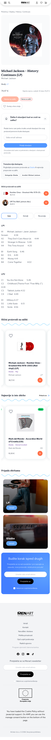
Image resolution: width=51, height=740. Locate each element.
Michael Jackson (8, 78)
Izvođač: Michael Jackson (31, 175)
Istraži (11, 508)
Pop (16, 372)
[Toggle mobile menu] (5, 2)
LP (7, 84)
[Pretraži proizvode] (9, 2)
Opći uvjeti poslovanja (25, 639)
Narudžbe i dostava (25, 631)
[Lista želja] (41, 2)
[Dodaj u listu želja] (11, 335)
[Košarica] (46, 2)
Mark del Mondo (15, 448)
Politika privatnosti (25, 635)
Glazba (11, 12)
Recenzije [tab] (42, 216)
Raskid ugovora (25, 643)
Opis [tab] (9, 216)
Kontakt (25, 627)
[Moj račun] (37, 2)
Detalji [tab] (25, 216)
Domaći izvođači (21, 445)
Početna (4, 12)
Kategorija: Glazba (11, 175)
